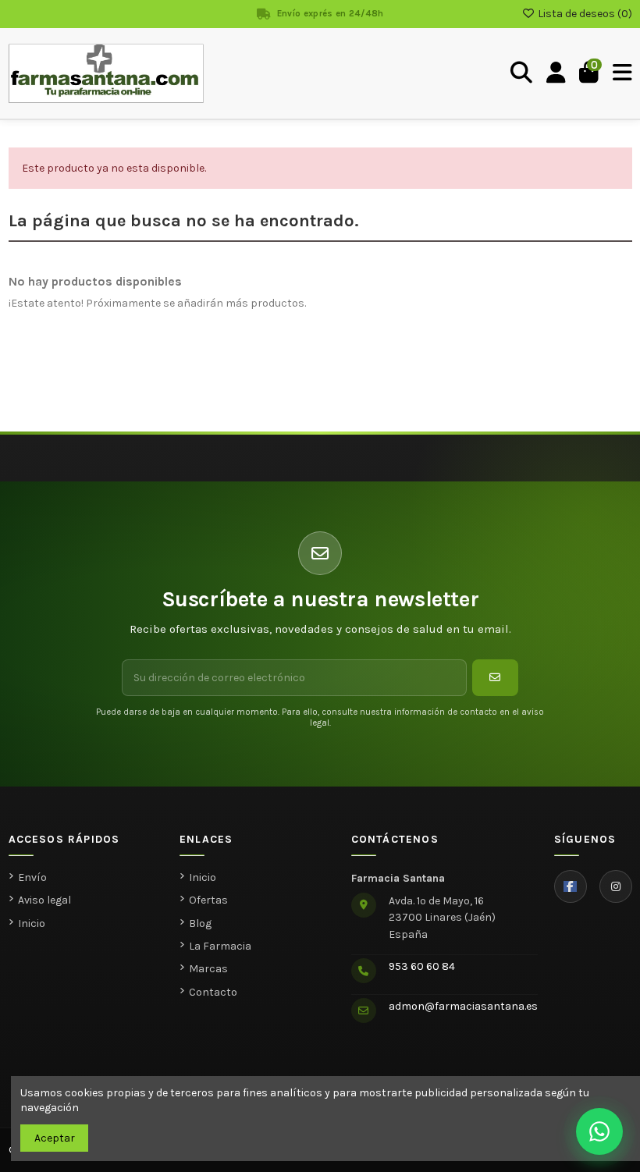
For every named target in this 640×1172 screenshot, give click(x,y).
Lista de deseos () (583, 13)
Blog (200, 923)
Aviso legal (44, 900)
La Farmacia (220, 946)
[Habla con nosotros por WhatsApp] (599, 1131)
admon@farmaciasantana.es (463, 1006)
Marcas (208, 968)
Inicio (31, 923)
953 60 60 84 (422, 966)
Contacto (213, 992)
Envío (32, 877)
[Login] (556, 73)
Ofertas (208, 900)
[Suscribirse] (495, 677)
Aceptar (54, 1138)
